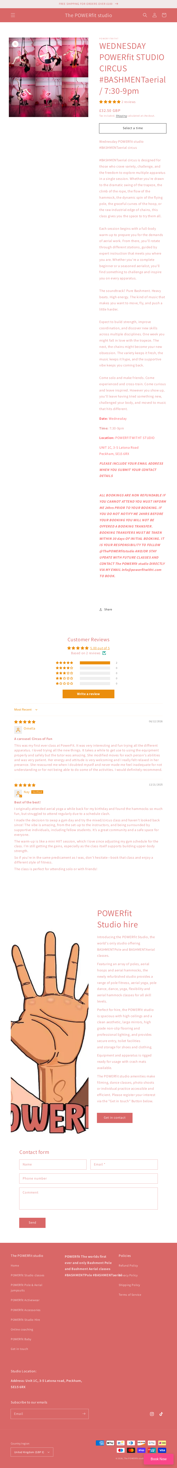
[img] (25, 722)
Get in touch (19, 1349)
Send (32, 1222)
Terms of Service (130, 1295)
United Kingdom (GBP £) (29, 1452)
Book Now (159, 1459)
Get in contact (115, 1117)
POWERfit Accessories (26, 1310)
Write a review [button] (88, 694)
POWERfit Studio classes (27, 1275)
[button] (13, 15)
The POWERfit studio (134, 1458)
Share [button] (108, 609)
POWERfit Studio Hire (25, 1320)
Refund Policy (128, 1265)
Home (15, 1265)
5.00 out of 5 (100, 648)
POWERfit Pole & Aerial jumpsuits (26, 1287)
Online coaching (22, 1329)
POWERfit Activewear (25, 1300)
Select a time (133, 128)
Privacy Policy (128, 1275)
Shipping (121, 115)
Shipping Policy (129, 1285)
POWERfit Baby (21, 1339)
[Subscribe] (83, 1414)
